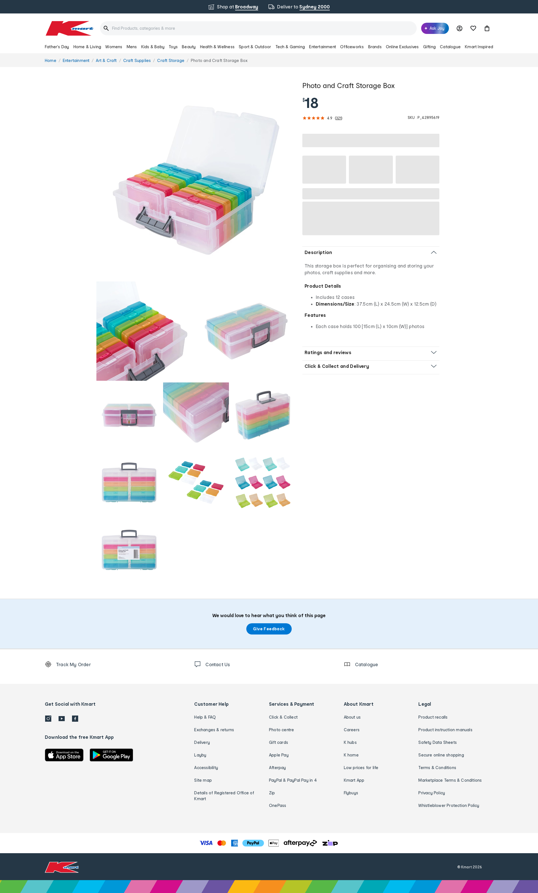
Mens (132, 46)
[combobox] (258, 28)
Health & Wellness (217, 46)
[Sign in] (459, 28)
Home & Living (87, 46)
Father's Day (57, 46)
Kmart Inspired (479, 46)
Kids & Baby (152, 46)
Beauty (189, 46)
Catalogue (450, 46)
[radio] (196, 180)
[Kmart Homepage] (69, 28)
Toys (173, 46)
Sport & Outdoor (255, 46)
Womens (113, 46)
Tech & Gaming (290, 46)
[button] (487, 28)
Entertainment (322, 46)
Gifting (429, 46)
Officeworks (352, 46)
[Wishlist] (473, 28)
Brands (375, 46)
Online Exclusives (402, 46)
